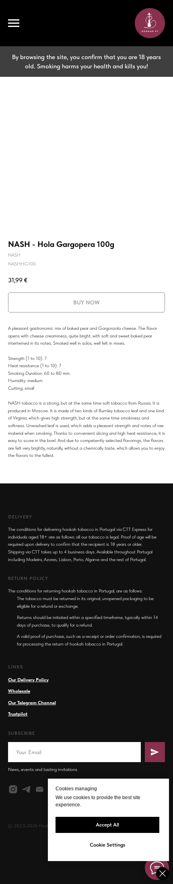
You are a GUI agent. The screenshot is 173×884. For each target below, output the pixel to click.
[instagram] (13, 789)
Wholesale (19, 691)
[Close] (162, 873)
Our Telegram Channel (32, 702)
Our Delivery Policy (28, 680)
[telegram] (26, 789)
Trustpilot (17, 714)
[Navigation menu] (13, 23)
